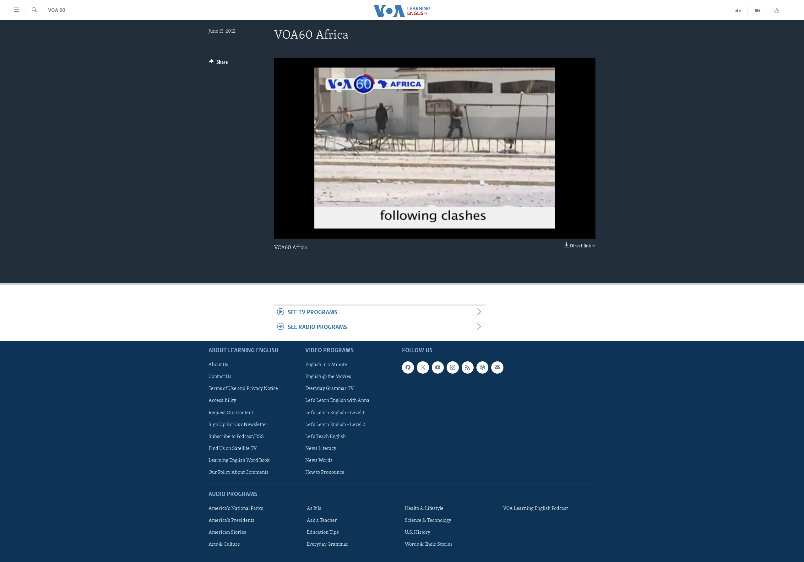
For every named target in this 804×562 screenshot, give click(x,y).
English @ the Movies (328, 377)
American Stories (227, 532)
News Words (319, 460)
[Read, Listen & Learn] (776, 11)
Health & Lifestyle (424, 508)
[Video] (757, 11)
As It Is (314, 508)
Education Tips (323, 532)
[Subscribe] (497, 368)
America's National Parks (236, 508)
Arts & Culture (224, 544)
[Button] (218, 64)
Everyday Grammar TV (329, 389)
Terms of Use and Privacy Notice (243, 389)
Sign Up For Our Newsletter (238, 424)
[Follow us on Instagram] (453, 368)
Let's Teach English (325, 436)
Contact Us (220, 377)
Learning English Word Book (239, 460)
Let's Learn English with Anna (337, 400)
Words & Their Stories (429, 544)
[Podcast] (482, 368)
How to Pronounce (324, 472)
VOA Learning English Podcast (535, 508)
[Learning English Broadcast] (738, 11)
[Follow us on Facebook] (408, 368)
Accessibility (222, 400)
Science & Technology (428, 520)
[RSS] (468, 368)
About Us (218, 365)
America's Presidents (231, 520)
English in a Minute (326, 365)
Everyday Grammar (327, 544)
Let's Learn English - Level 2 (335, 424)
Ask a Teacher (322, 520)
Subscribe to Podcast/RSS (236, 436)
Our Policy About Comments (239, 472)
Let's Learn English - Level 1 (334, 412)
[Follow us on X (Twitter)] (423, 368)
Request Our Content (231, 412)
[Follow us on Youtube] (438, 368)
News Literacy (320, 448)
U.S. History (417, 532)
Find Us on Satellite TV (233, 448)
